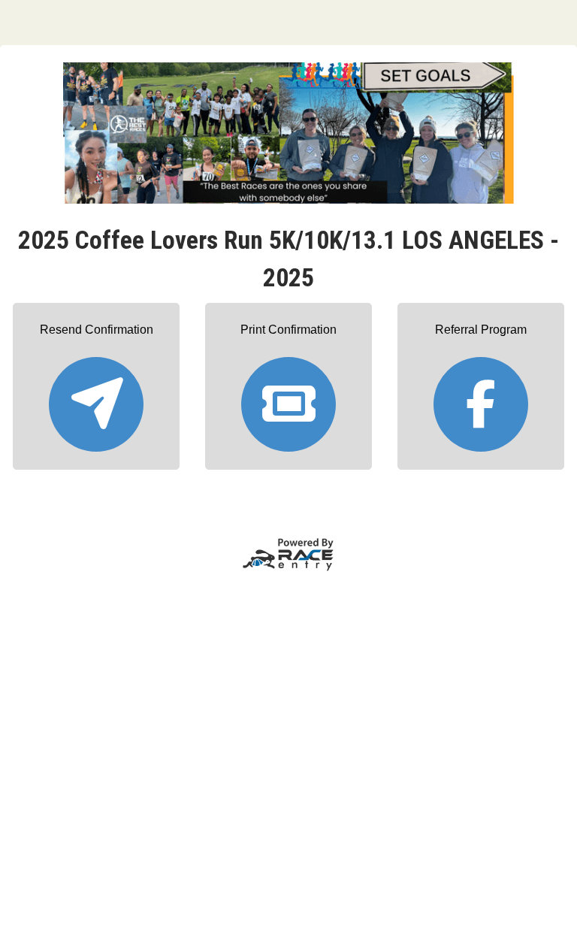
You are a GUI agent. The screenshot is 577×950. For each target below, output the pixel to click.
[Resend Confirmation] (96, 397)
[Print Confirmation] (288, 397)
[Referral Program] (480, 397)
